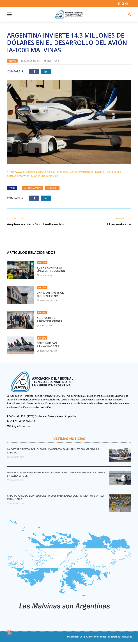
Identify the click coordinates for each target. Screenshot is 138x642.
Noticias (12, 61)
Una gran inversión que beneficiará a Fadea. (50, 296)
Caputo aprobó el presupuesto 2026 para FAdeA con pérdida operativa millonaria (55, 497)
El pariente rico (119, 224)
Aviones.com (92, 636)
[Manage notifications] (9, 633)
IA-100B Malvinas (32, 188)
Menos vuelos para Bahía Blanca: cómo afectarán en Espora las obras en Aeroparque (56, 474)
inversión (52, 188)
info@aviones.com (20, 426)
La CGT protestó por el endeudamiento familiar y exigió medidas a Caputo (53, 451)
